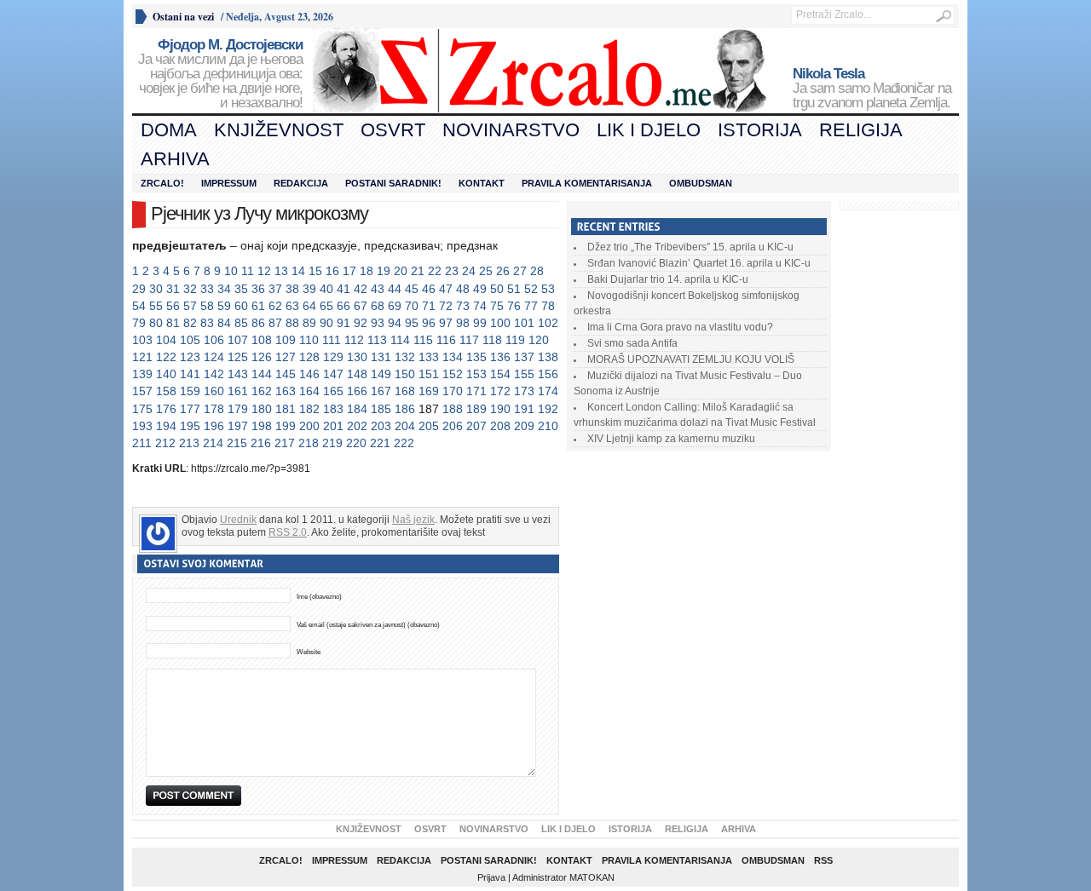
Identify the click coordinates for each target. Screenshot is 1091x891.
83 (207, 323)
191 (524, 409)
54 (139, 306)
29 (139, 289)
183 (333, 409)
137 (524, 357)
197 (238, 426)
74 (480, 306)
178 (214, 409)
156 (548, 374)
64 (309, 306)
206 (452, 426)
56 (173, 306)
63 (292, 306)
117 (469, 340)
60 (241, 306)
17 (349, 271)
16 (332, 271)
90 (326, 323)
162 (261, 391)
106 (214, 340)
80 (156, 323)
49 (480, 289)
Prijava (491, 877)
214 (213, 443)
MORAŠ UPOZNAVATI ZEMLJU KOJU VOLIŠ (690, 359)
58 (207, 306)
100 (500, 323)
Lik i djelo (649, 130)
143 (238, 374)
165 (333, 391)
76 (514, 306)
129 (333, 357)
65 (326, 306)
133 (429, 357)
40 (326, 289)
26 (503, 271)
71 (429, 306)
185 (381, 409)
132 (405, 357)
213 (189, 443)
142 (214, 374)
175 (142, 409)
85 (241, 323)
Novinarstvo (511, 130)
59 (224, 306)
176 (166, 409)
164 (309, 391)
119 (515, 340)
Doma (169, 130)
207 (476, 426)
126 (261, 357)
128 (309, 357)
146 (309, 374)
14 (298, 271)
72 (446, 306)
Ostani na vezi (183, 16)
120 (538, 340)
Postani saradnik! (393, 183)
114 (400, 340)
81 (173, 323)
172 (500, 391)
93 (377, 323)
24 (469, 271)
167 (381, 391)
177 (190, 409)
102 (548, 323)
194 (166, 426)
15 (315, 271)
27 (520, 271)
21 (417, 271)
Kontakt (482, 183)
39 (309, 289)
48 (463, 289)
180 (261, 409)
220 (356, 443)
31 (173, 289)
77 (531, 306)
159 (190, 391)
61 (258, 306)
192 (548, 409)
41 (343, 289)
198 (261, 426)
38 (292, 289)
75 (497, 306)
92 (360, 323)
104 (166, 340)
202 (357, 426)
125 (238, 357)
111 (331, 340)
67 (360, 306)
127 (285, 357)
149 (381, 374)
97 (446, 323)
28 (537, 271)
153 (476, 374)
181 (285, 409)
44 (394, 289)
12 (264, 271)
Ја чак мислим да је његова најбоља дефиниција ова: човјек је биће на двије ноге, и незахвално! (220, 74)
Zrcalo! (162, 183)
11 (247, 271)
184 (357, 409)
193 (142, 426)
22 (435, 271)
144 (261, 374)
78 (548, 306)
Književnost (278, 130)
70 (412, 306)
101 (524, 323)
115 (423, 340)
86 (258, 323)
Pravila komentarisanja (587, 183)
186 (405, 409)
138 (548, 357)
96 (429, 323)
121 (142, 357)
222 (404, 443)
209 (524, 426)
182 (309, 409)
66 (343, 306)
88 (292, 323)
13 (281, 271)
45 (412, 289)
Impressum (229, 183)
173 (524, 391)
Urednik (238, 519)
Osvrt (393, 130)
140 (166, 374)
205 (429, 426)
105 (190, 340)
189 (476, 409)
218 (308, 443)
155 (524, 374)
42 (360, 289)
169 (429, 391)
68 (377, 306)
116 (446, 340)
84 (224, 323)
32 (190, 289)
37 (275, 289)
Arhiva (175, 159)
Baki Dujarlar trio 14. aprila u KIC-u (667, 279)
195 (190, 426)
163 (285, 391)
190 (500, 409)
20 (400, 271)
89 (309, 323)
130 (357, 357)
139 (142, 374)
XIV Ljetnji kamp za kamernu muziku (671, 439)
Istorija (760, 130)
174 (548, 391)
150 (405, 374)
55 (156, 306)
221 (380, 443)
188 (452, 409)
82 (190, 323)
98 (463, 323)
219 (332, 443)
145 (285, 374)
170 (452, 391)
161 (238, 391)
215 (237, 443)
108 (261, 340)
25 (486, 271)
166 (357, 391)
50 (497, 289)
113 (377, 340)
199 (285, 426)
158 (166, 391)
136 (500, 357)
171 (476, 391)
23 (452, 271)
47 (446, 289)
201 (333, 426)
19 (383, 271)
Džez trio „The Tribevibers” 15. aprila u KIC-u (690, 247)
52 (531, 289)
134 (452, 357)
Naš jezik (413, 519)
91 (343, 323)
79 (139, 323)
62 (275, 306)
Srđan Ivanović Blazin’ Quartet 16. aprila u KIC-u (699, 263)
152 (452, 374)
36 (258, 289)
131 (381, 357)
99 (480, 323)
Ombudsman (700, 183)
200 (309, 426)
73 (463, 306)
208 (500, 426)
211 (142, 443)
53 (548, 289)
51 (514, 289)
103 (142, 340)
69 (394, 306)
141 (190, 374)
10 (231, 271)
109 (285, 340)
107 (238, 340)
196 (214, 426)
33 (207, 289)
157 (142, 391)
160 (214, 391)
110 (309, 340)
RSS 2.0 (287, 532)
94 (394, 323)
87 (275, 323)
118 (492, 340)
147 (333, 374)
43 (377, 289)
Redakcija (301, 183)
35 (241, 289)
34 (224, 289)
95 (412, 323)
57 (190, 306)
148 (357, 374)
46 (429, 289)
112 (354, 340)
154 (500, 374)
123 (190, 357)
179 (238, 409)
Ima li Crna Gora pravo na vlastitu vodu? (680, 327)
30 (156, 289)
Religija (861, 130)
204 (405, 426)
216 (261, 443)
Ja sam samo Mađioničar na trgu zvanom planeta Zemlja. (872, 88)
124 (214, 357)
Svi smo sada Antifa (632, 343)
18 (366, 271)
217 (284, 443)
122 (166, 357)
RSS (823, 860)
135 (476, 357)
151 (429, 374)
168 (405, 391)
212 (165, 443)
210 (548, 426)
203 (381, 426)
